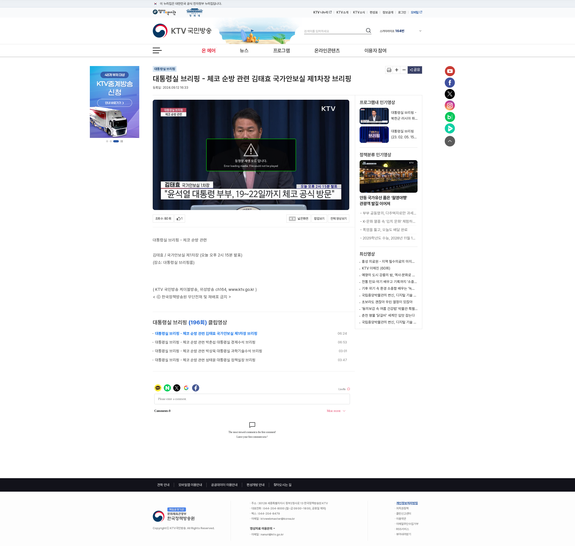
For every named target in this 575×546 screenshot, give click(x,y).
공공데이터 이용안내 (224, 485)
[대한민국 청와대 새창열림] (194, 10)
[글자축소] (404, 70)
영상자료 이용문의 (261, 528)
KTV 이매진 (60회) (376, 268)
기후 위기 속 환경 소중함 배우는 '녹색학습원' (390, 288)
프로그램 (281, 50)
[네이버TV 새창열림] (450, 128)
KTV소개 (342, 12)
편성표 (374, 12)
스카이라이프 (392, 31)
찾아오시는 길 (283, 485)
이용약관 (401, 518)
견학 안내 (163, 485)
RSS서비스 (402, 529)
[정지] (121, 141)
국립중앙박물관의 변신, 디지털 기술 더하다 (390, 295)
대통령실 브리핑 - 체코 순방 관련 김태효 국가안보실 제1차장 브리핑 (206, 333)
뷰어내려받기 (403, 534)
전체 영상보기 (338, 218)
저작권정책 (402, 508)
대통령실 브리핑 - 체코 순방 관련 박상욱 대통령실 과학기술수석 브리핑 (208, 351)
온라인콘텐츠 (327, 50)
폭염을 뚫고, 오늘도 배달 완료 (385, 230)
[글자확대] (396, 70)
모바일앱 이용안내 (190, 485)
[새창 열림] (389, 70)
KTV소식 (359, 12)
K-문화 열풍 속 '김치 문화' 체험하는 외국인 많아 (389, 221)
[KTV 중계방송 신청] (114, 102)
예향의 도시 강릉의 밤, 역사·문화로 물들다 (390, 275)
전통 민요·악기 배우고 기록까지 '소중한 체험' (390, 282)
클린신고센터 (403, 513)
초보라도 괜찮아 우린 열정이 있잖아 (387, 302)
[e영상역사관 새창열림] (164, 11)
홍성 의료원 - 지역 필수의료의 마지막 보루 (390, 261)
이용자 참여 (376, 50)
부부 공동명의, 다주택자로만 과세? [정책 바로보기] (389, 213)
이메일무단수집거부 (407, 524)
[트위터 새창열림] (450, 94)
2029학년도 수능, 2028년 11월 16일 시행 (389, 238)
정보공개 (388, 12)
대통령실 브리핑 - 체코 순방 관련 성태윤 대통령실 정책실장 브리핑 (205, 360)
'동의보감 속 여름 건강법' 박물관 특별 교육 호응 (390, 309)
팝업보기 (319, 218)
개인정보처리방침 (407, 503)
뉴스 (244, 50)
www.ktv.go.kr (241, 289)
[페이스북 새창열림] (450, 82)
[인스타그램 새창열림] (450, 105)
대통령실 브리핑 (164, 69)
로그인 (402, 12)
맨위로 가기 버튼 (450, 141)
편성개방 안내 (256, 485)
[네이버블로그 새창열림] (450, 117)
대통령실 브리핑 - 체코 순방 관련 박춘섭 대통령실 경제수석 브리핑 (205, 342)
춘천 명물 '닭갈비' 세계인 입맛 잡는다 (388, 315)
